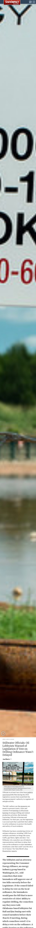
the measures (22, 806)
